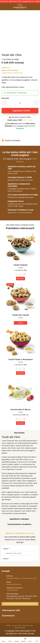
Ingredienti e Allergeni (19, 519)
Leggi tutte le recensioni (12, 73)
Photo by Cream (28, 625)
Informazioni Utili (11, 610)
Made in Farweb (20, 627)
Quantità (5, 98)
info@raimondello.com (13, 583)
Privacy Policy (16, 625)
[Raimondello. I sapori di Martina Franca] (20, 6)
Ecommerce (8, 615)
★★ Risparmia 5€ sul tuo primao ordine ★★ (20, 604)
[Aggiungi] (4, 102)
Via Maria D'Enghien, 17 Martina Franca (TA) (21, 577)
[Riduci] (35, 102)
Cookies (8, 625)
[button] (30, 640)
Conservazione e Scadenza (19, 524)
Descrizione (19, 433)
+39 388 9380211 (14, 589)
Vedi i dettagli (28, 120)
